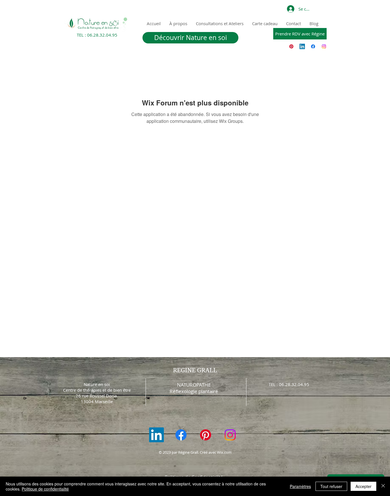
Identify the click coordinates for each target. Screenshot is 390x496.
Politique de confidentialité (45, 489)
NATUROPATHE (194, 384)
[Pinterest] (291, 46)
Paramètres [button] (300, 486)
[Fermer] (383, 486)
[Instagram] (324, 46)
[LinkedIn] (302, 46)
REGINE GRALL (195, 370)
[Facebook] (313, 46)
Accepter (363, 486)
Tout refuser (331, 486)
